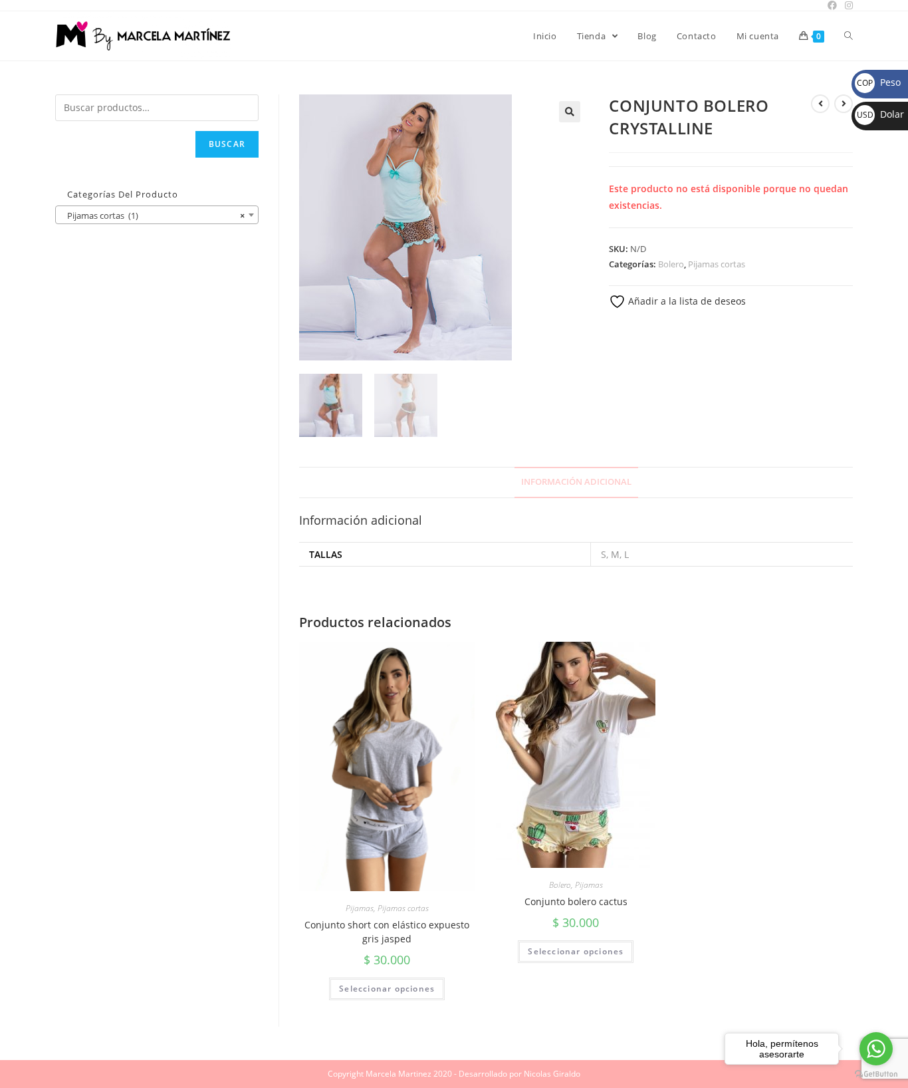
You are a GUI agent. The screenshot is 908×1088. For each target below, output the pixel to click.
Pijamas (360, 908)
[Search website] (848, 36)
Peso (879, 82)
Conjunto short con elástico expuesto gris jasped (386, 931)
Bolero (671, 264)
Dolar (880, 114)
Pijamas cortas (716, 264)
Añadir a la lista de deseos (685, 301)
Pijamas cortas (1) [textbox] (153, 215)
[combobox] (157, 214)
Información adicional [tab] (576, 481)
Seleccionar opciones (387, 988)
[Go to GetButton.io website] (876, 1074)
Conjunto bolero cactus (575, 901)
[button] (569, 111)
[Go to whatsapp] (876, 1048)
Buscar (227, 144)
